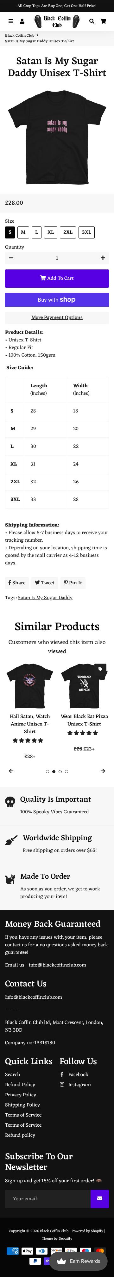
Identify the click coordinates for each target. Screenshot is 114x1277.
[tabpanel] (29, 711)
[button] (28, 741)
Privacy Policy (20, 1095)
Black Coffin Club (19, 36)
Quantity (14, 247)
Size (9, 221)
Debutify (65, 1238)
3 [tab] (60, 771)
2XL (68, 232)
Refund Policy (20, 1085)
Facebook (77, 1075)
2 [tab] (53, 771)
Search (12, 1075)
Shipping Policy (22, 1105)
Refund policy (20, 1135)
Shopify (97, 1231)
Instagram (79, 1085)
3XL (86, 232)
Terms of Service (23, 1115)
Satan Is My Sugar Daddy (45, 597)
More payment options (57, 317)
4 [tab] (66, 771)
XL (51, 232)
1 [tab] (47, 771)
